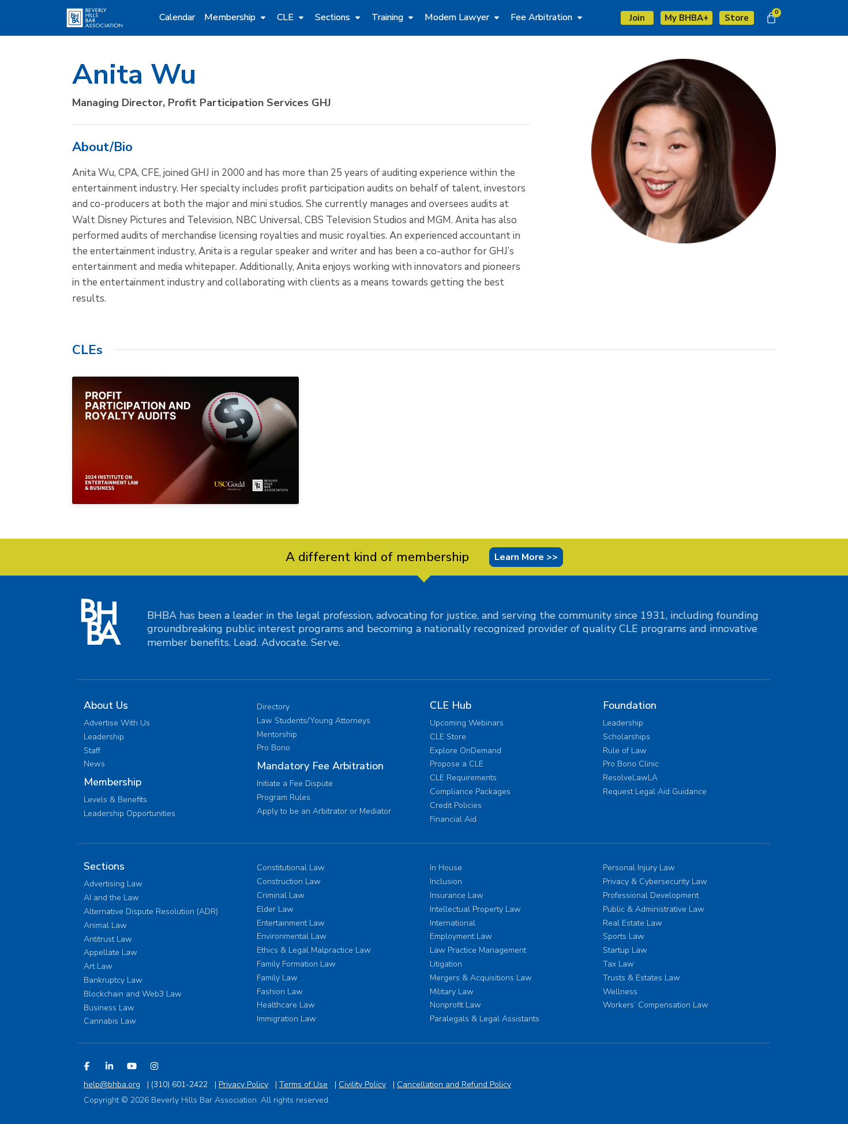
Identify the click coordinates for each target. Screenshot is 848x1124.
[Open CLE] (301, 17)
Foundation (629, 705)
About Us (106, 705)
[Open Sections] (357, 17)
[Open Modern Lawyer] (496, 17)
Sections (104, 866)
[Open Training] (410, 17)
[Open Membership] (263, 17)
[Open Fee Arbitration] (579, 17)
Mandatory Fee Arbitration (320, 766)
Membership (112, 782)
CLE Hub (450, 705)
